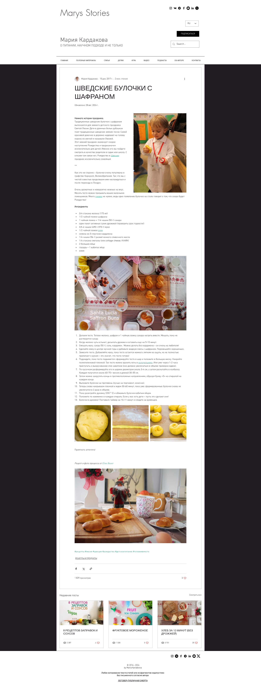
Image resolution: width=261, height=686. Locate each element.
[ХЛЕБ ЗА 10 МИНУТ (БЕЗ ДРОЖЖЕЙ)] (179, 613)
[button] (86, 60)
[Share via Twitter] (83, 568)
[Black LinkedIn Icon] (192, 8)
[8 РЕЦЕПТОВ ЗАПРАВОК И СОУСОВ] (81, 613)
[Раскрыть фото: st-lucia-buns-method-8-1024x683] (93, 423)
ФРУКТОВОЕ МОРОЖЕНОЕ (130, 630)
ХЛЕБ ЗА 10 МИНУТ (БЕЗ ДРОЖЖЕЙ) (177, 632)
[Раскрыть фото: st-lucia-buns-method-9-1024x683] (130, 423)
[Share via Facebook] (76, 568)
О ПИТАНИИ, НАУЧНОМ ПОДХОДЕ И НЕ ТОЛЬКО (91, 45)
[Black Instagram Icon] (170, 8)
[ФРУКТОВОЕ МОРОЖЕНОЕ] (130, 613)
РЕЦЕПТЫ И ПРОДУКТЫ (86, 558)
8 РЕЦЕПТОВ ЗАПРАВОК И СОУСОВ (80, 632)
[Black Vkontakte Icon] (175, 8)
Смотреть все (195, 595)
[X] (197, 8)
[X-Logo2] (198, 656)
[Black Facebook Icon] (183, 8)
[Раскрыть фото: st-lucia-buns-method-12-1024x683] (168, 423)
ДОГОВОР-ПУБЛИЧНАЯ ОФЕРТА (133, 681)
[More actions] (184, 79)
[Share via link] (90, 568)
